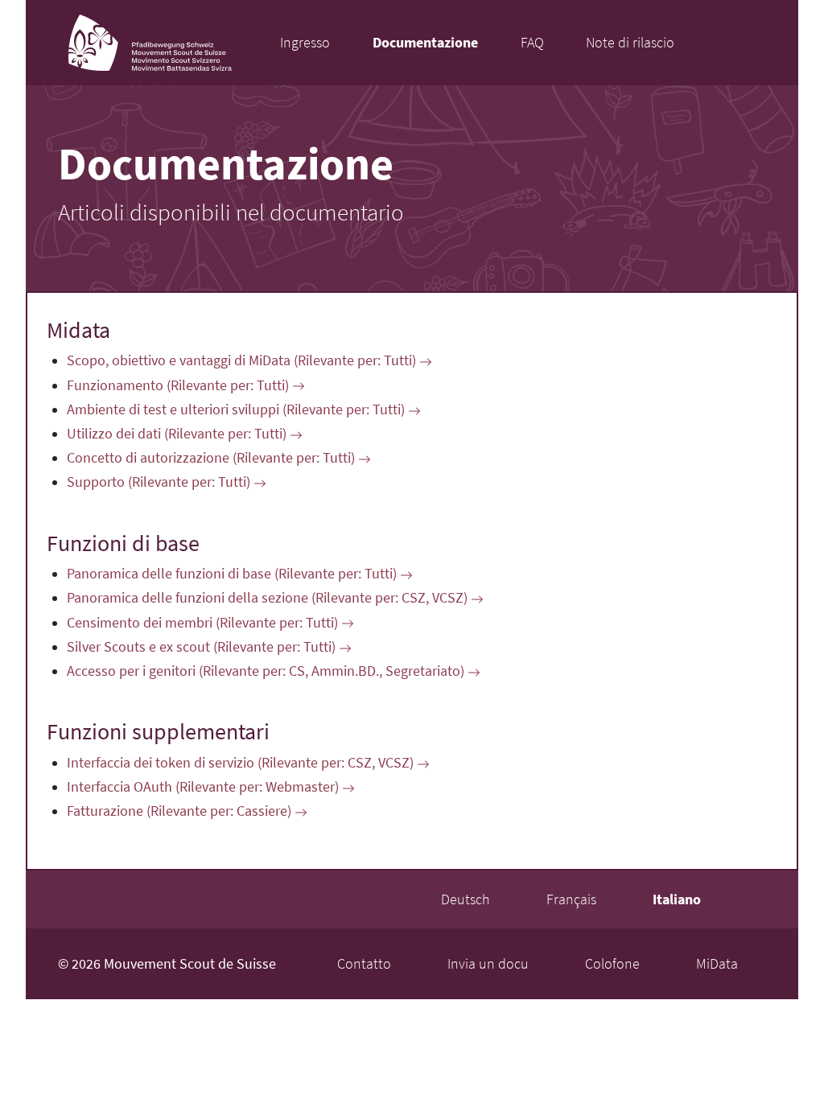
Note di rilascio (630, 42)
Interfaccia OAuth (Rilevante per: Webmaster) (204, 787)
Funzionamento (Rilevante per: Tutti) (179, 385)
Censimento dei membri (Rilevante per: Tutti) (204, 623)
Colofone (612, 964)
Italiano (677, 899)
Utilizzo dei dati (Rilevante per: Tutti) (178, 433)
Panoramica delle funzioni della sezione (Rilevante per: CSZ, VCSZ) (269, 598)
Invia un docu (488, 964)
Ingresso (305, 42)
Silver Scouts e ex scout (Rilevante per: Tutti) (203, 647)
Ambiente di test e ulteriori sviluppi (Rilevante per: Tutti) (237, 409)
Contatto (364, 964)
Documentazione (425, 42)
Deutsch (465, 899)
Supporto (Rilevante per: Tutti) (160, 482)
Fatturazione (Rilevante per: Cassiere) (181, 811)
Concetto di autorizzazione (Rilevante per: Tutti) (212, 458)
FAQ (532, 42)
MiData (717, 964)
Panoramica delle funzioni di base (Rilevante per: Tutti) (233, 573)
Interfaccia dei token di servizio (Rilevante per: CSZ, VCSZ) (242, 763)
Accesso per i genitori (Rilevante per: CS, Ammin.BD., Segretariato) (267, 671)
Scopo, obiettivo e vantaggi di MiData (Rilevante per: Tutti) (243, 360)
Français (571, 899)
